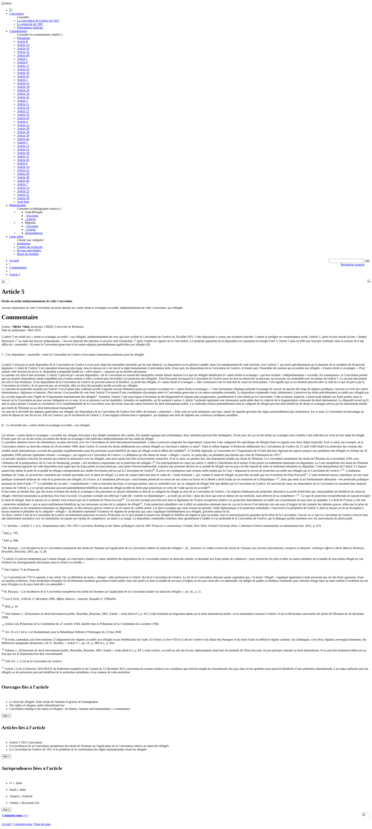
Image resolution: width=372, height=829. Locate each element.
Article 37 (23, 156)
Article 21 (23, 149)
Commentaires (18, 31)
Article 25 (23, 69)
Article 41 (23, 76)
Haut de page (42, 824)
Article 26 (23, 90)
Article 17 (23, 66)
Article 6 (22, 163)
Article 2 (22, 79)
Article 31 (23, 194)
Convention (16, 13)
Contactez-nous (22, 824)
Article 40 (23, 55)
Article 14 (23, 167)
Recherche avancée (352, 264)
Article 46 (23, 180)
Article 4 (22, 121)
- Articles (30, 219)
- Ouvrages (31, 215)
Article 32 (23, 52)
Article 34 (23, 93)
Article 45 (23, 160)
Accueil (14, 260)
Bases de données (28, 254)
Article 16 (23, 45)
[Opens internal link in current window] (366, 817)
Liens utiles (16, 236)
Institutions (23, 243)
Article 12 (23, 125)
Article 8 (22, 41)
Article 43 (23, 118)
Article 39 (23, 198)
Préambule (23, 38)
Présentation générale (30, 27)
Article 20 (23, 128)
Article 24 (23, 48)
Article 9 (22, 62)
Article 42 (23, 97)
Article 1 (22, 59)
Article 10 (23, 83)
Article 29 (23, 153)
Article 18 (23, 86)
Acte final (23, 201)
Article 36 (23, 135)
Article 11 (23, 104)
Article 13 (23, 146)
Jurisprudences (34, 233)
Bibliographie (17, 205)
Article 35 (23, 114)
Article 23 (23, 191)
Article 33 (23, 72)
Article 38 (23, 177)
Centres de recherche (30, 247)
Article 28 (23, 132)
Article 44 (23, 139)
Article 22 (23, 170)
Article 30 (23, 173)
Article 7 (22, 184)
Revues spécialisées (29, 250)
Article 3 (22, 100)
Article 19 (23, 107)
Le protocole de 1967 (30, 24)
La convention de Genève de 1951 (38, 20)
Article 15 (23, 187)
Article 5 (22, 142)
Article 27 (23, 111)
